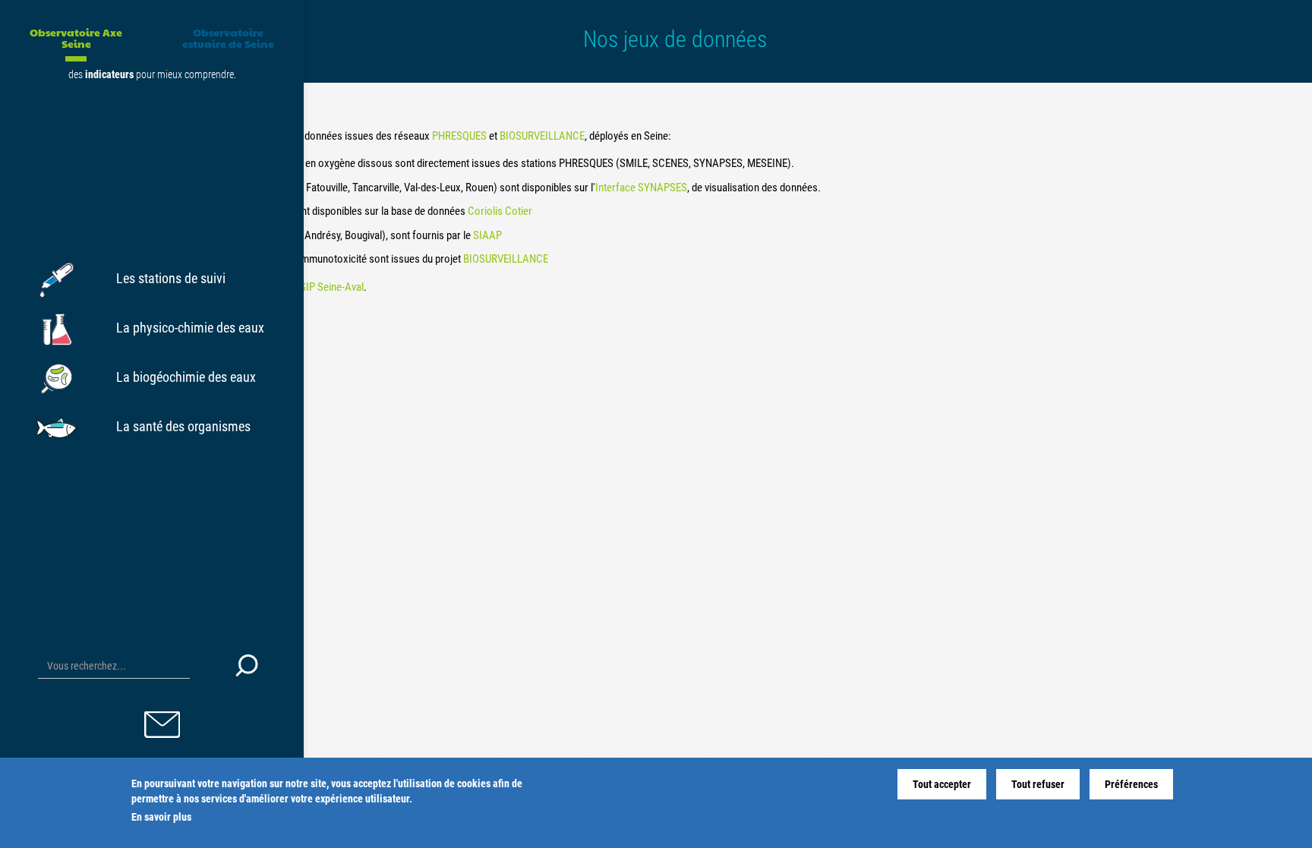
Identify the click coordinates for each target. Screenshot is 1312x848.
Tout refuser (1037, 784)
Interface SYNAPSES (641, 187)
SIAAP (487, 235)
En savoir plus (161, 817)
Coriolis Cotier (500, 211)
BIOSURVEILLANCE (542, 136)
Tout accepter (942, 784)
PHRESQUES (460, 136)
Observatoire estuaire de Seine (228, 37)
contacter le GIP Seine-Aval (304, 287)
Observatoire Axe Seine (76, 37)
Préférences (1131, 784)
